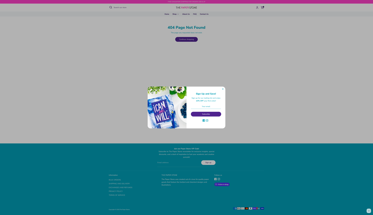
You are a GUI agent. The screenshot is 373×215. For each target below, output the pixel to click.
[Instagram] (207, 120)
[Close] (223, 89)
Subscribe (206, 114)
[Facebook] (204, 120)
